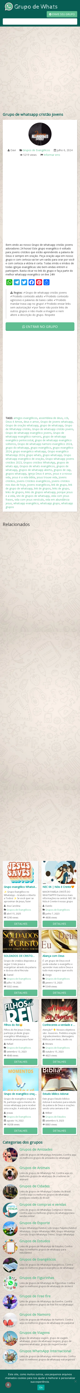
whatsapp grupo (50, 503)
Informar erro (52, 155)
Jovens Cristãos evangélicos (33, 481)
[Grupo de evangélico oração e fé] (21, 1079)
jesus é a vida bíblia (23, 477)
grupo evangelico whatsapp (29, 451)
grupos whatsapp (16, 473)
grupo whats (33, 455)
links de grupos (15, 492)
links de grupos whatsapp (40, 492)
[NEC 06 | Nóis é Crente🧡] (59, 872)
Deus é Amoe (14, 421)
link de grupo (59, 484)
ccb (66, 418)
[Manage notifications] (8, 1385)
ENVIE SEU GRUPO (63, 14)
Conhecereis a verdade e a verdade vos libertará (59, 1025)
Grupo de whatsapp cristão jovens (52, 429)
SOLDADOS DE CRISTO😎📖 (20, 956)
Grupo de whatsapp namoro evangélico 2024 (44, 444)
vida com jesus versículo (29, 499)
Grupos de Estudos (55, 1116)
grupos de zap (62, 470)
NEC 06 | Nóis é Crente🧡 (58, 887)
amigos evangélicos (25, 418)
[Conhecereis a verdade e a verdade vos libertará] (59, 1010)
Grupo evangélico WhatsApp (20, 887)
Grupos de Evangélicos (36, 150)
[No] (75, 1381)
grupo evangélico (41, 447)
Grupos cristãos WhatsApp (39, 462)
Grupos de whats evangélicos (37, 466)
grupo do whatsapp (17, 447)
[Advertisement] (40, 70)
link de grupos (42, 488)
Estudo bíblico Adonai (55, 1094)
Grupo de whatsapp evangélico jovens (29, 433)
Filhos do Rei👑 (13, 1025)
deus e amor (31, 421)
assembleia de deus (51, 418)
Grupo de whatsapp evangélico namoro (35, 434)
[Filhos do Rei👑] (21, 1010)
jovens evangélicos (38, 484)
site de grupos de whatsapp (33, 496)
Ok (41, 1387)
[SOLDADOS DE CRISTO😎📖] (21, 941)
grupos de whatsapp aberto (35, 470)
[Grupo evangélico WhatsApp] (21, 872)
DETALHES (20, 923)
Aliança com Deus (53, 956)
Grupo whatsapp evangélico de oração (38, 457)
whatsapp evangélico (26, 503)
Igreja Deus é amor (39, 473)
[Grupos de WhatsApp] (31, 6)
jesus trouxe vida (47, 477)
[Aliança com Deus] (59, 941)
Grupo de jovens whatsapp (56, 421)
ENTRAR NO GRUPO (41, 326)
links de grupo (60, 488)
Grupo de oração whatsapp (22, 425)
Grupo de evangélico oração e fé (20, 1094)
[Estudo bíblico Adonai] (59, 1079)
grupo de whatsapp (51, 425)
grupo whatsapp (52, 455)
